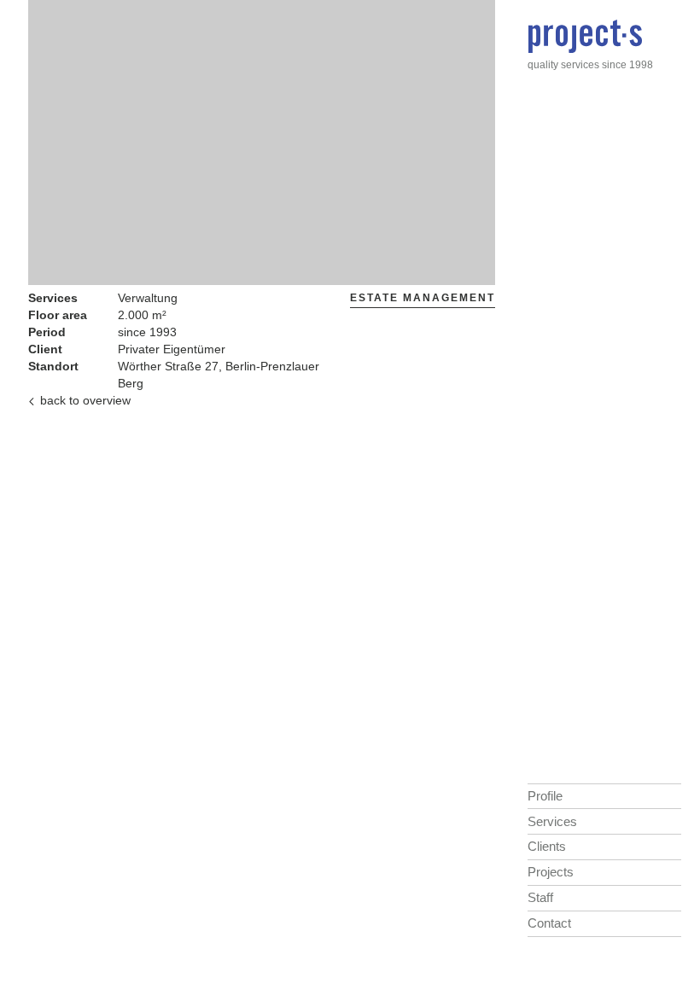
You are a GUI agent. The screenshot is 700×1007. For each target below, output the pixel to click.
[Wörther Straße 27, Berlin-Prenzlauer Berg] (261, 276)
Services (552, 821)
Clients (547, 846)
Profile (545, 796)
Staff (540, 897)
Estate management (422, 298)
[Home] (585, 39)
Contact (549, 923)
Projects (551, 871)
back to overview (85, 400)
